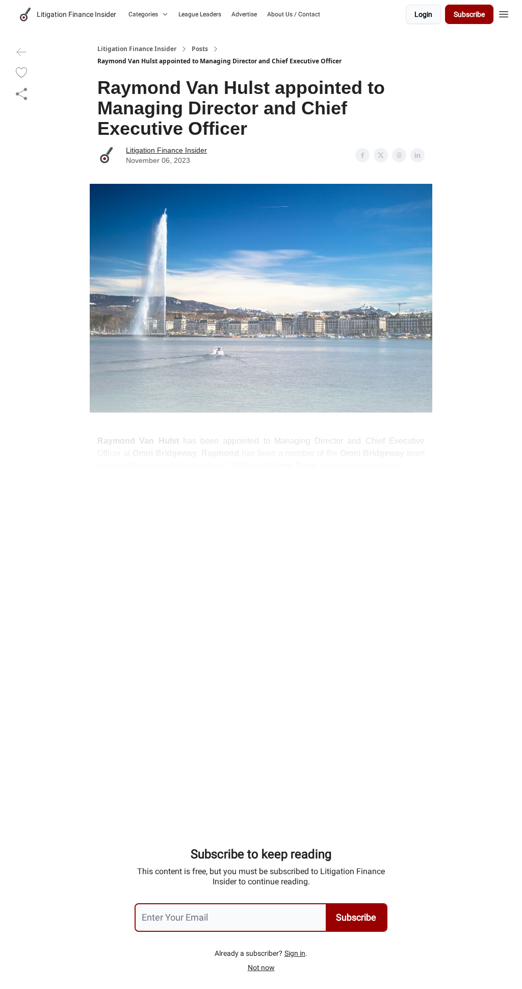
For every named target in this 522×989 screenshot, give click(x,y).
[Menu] (504, 12)
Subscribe (469, 14)
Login (423, 14)
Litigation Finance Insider (136, 49)
